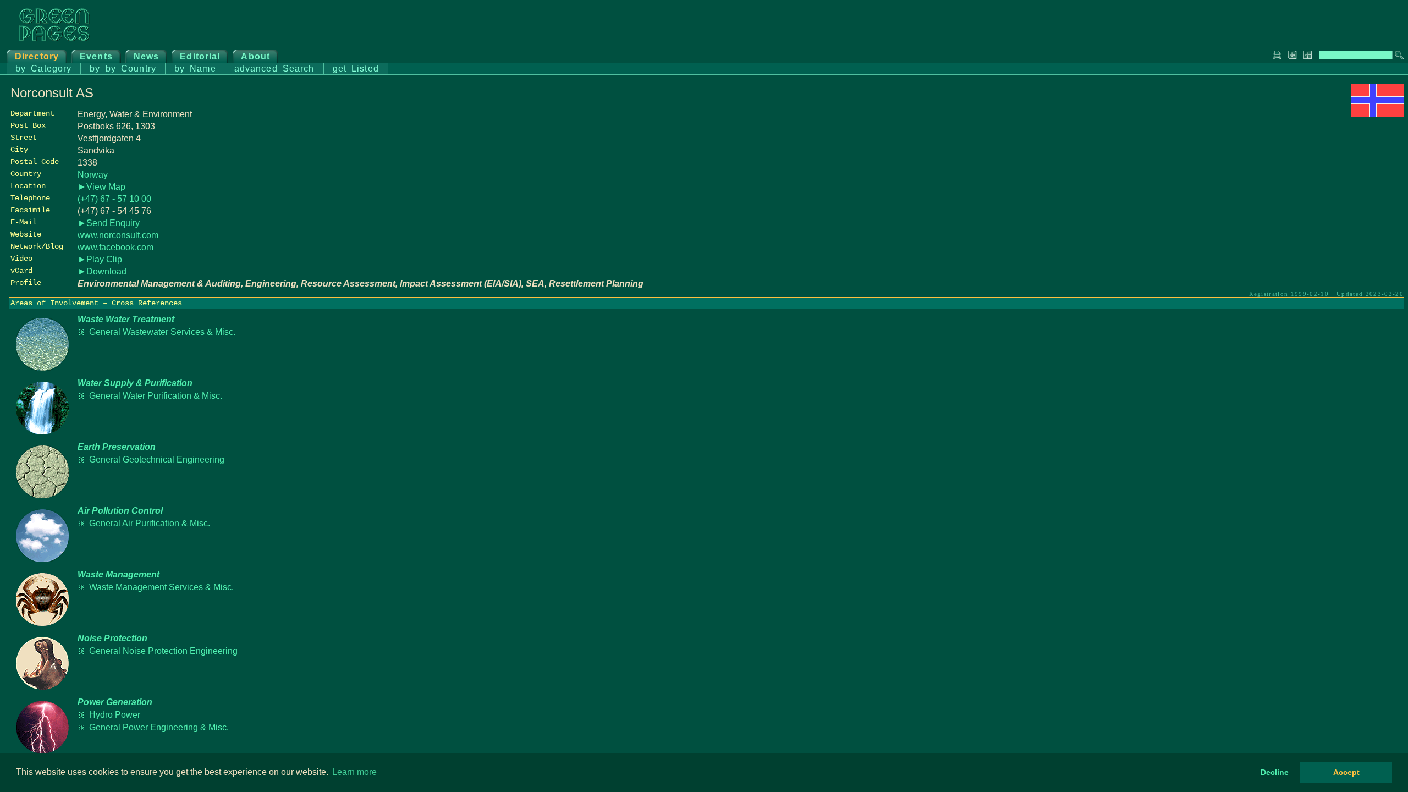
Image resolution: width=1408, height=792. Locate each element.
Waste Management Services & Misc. (161, 587)
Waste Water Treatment (126, 319)
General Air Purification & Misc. (149, 523)
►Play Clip (100, 259)
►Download (102, 271)
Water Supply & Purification (135, 383)
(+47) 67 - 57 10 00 (114, 199)
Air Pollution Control (120, 510)
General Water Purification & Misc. (155, 395)
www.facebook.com (115, 247)
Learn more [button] (354, 772)
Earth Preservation (117, 447)
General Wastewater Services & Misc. (162, 332)
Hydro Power (114, 714)
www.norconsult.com (118, 235)
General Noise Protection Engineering (163, 651)
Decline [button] (1275, 772)
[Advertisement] (1321, 196)
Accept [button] (1346, 772)
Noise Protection (112, 638)
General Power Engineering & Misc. (159, 727)
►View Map (101, 186)
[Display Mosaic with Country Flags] (1377, 113)
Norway (93, 174)
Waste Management (119, 574)
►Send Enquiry (109, 223)
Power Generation (115, 702)
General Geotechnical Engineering (156, 459)
